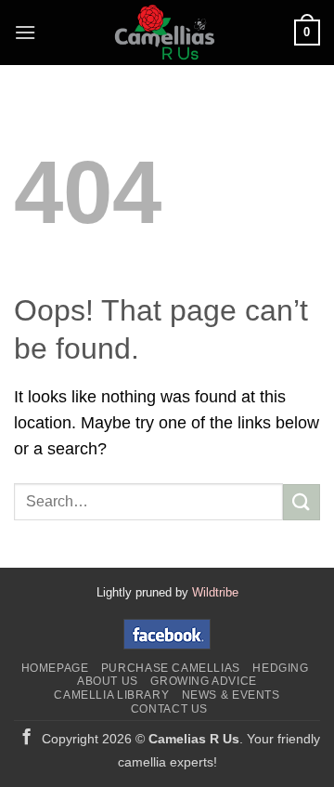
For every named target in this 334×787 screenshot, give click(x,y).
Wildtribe (215, 592)
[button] (25, 32)
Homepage (55, 668)
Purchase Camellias (170, 668)
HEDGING (280, 668)
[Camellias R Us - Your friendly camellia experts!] (165, 32)
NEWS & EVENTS (231, 695)
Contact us (169, 708)
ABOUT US (107, 681)
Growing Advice (203, 681)
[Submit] (301, 502)
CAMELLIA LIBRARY (111, 695)
